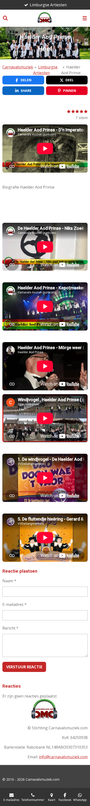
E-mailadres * (14, 604)
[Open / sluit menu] (84, 18)
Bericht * (10, 628)
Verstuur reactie (24, 667)
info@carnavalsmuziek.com (63, 756)
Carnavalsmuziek (17, 67)
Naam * (9, 580)
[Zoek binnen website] (5, 18)
